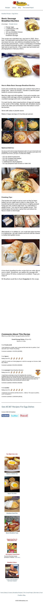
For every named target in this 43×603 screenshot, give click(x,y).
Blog (19, 7)
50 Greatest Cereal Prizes (12, 554)
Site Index (36, 592)
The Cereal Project (28, 7)
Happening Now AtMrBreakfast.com (12, 540)
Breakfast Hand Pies (12, 513)
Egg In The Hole (12, 493)
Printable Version (13, 24)
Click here (17, 557)
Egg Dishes (15, 13)
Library (14, 7)
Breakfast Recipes (6, 13)
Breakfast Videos (12, 562)
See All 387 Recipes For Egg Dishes (18, 407)
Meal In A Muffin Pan (12, 473)
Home (2, 592)
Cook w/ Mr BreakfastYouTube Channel (12, 580)
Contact (10, 592)
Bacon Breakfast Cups (12, 533)
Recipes (7, 7)
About (5, 592)
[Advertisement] (21, 306)
